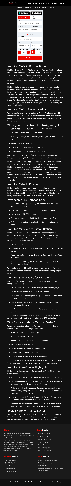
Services (41, 3)
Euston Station (43, 445)
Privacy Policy (56, 482)
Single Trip (23, 17)
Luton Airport (9, 466)
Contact (61, 3)
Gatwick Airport (10, 463)
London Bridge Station (45, 448)
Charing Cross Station (45, 439)
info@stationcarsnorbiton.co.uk (48, 463)
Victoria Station (43, 442)
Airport (48, 3)
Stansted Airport (10, 468)
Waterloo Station (43, 436)
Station (54, 3)
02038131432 (42, 466)
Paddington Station (44, 433)
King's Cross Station (44, 450)
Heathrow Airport (10, 460)
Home (29, 3)
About (35, 3)
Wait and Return (34, 17)
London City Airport (11, 471)
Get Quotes (30, 58)
